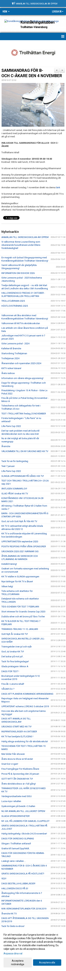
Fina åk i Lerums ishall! (12, 684)
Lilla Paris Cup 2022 (11, 426)
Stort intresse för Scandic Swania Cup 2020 (23, 611)
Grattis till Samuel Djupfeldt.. (15, 848)
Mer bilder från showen (13, 754)
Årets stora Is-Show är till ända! (17, 759)
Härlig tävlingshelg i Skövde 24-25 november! (24, 833)
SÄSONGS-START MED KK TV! (16, 726)
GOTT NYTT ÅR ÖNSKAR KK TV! (17, 778)
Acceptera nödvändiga (17, 962)
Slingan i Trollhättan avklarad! (16, 843)
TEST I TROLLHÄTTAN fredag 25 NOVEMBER (23, 413)
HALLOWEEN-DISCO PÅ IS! (14, 888)
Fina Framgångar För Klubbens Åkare (20, 769)
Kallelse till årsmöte (11, 348)
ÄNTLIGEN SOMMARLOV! (14, 488)
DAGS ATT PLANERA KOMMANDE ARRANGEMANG (27, 694)
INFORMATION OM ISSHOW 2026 (18, 273)
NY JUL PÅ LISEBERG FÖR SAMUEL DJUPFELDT (25, 821)
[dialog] (33, 949)
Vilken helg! (7, 586)
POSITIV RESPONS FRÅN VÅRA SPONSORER (23, 546)
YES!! (3, 878)
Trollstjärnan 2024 (10, 358)
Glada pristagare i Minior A (14, 666)
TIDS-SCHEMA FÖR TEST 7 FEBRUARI (20, 606)
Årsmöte (5, 446)
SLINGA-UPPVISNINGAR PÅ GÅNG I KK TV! (22, 476)
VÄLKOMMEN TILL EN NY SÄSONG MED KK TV (24, 451)
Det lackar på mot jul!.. (12, 656)
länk (58, 187)
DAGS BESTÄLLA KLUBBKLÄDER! (18, 883)
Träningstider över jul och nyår (16, 646)
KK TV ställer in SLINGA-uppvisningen (20, 576)
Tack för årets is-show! (12, 926)
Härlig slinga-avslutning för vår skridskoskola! (24, 741)
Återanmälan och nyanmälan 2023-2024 (21, 363)
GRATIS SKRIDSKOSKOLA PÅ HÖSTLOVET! (22, 873)
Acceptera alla (47, 962)
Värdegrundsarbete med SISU (16, 796)
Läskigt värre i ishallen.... (13, 861)
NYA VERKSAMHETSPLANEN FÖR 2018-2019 (23, 908)
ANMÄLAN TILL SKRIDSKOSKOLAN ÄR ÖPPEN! (25, 237)
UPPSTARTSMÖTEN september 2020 (19, 541)
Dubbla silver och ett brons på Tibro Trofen (23, 616)
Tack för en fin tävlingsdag (14, 461)
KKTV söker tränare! (11, 368)
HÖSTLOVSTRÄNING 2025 (14, 305)
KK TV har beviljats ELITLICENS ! (17, 736)
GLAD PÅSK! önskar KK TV (14, 493)
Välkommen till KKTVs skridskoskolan (20, 323)
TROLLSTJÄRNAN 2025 (13, 301)
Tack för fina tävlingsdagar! (15, 661)
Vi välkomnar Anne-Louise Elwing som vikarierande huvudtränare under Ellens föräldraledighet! (20, 244)
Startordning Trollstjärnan (14, 353)
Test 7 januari (8, 466)
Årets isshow (8, 373)
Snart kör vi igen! (9, 764)
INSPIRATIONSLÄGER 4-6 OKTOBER (19, 731)
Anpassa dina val (13, 953)
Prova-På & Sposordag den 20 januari (20, 773)
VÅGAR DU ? (7, 689)
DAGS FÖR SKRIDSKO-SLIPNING (17, 838)
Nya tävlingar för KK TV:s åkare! (17, 581)
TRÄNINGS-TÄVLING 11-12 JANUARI (19, 629)
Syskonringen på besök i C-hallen (18, 806)
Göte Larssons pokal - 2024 (15, 343)
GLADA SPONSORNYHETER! (15, 816)
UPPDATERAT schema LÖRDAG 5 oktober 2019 (25, 706)
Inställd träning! (9, 564)
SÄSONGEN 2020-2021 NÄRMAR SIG (20, 551)
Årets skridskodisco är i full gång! (18, 783)
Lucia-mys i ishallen (11, 801)
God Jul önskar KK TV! (12, 651)
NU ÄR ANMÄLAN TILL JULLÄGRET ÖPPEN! (23, 811)
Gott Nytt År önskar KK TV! (14, 634)
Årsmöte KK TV (9, 913)
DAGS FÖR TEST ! (10, 671)
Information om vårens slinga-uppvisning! (22, 378)
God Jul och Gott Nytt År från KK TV (19, 521)
